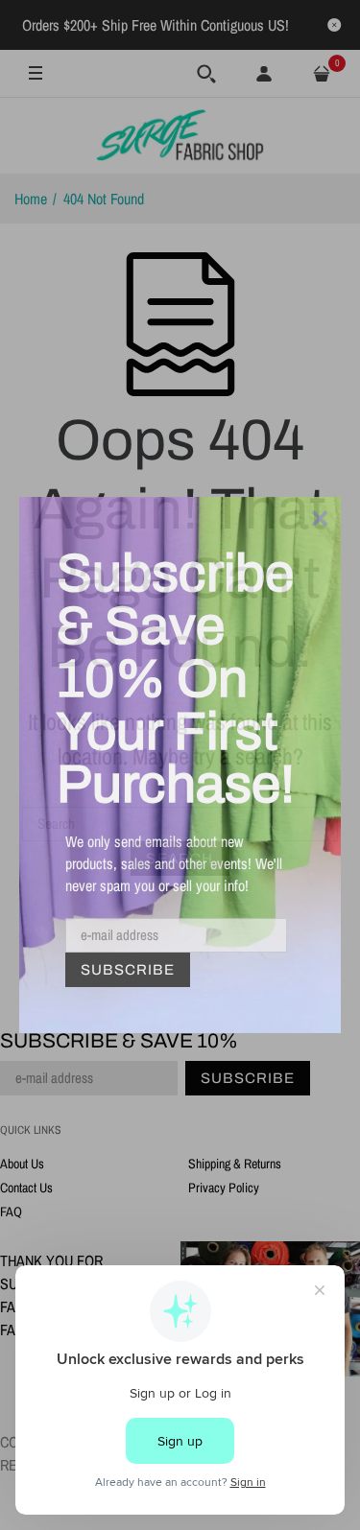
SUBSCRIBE (128, 969)
